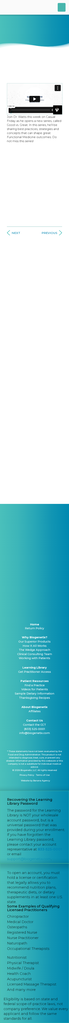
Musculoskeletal (34, 458)
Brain (34, 403)
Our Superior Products (34, 641)
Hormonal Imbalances (34, 342)
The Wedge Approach (34, 650)
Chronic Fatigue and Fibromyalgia (34, 357)
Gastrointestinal (34, 434)
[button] (62, 7)
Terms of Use (43, 775)
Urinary (34, 473)
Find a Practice (35, 685)
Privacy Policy (27, 775)
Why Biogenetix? (34, 637)
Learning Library (34, 667)
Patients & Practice (34, 303)
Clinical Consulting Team (34, 654)
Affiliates (35, 711)
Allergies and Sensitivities (34, 373)
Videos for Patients (34, 689)
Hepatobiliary (34, 442)
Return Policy (34, 628)
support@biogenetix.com (29, 859)
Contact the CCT (34, 724)
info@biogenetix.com (34, 733)
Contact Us (34, 720)
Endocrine (34, 426)
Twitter (29, 743)
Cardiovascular (34, 419)
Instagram (42, 743)
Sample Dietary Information (34, 693)
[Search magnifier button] (58, 493)
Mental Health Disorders (34, 365)
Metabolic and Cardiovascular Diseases (34, 349)
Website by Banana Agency (35, 780)
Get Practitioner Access (34, 672)
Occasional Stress (34, 465)
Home (34, 624)
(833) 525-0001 (34, 729)
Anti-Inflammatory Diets (34, 288)
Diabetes (34, 280)
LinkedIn (36, 743)
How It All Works (35, 646)
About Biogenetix (34, 707)
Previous (49, 233)
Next (16, 233)
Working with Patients (34, 658)
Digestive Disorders (34, 334)
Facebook (22, 743)
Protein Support (34, 481)
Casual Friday (21, 56)
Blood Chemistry (34, 272)
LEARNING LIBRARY (34, 250)
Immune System (34, 450)
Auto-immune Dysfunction (34, 295)
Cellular (35, 411)
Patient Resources (35, 681)
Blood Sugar (34, 395)
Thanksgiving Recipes (34, 698)
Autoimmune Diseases (35, 326)
